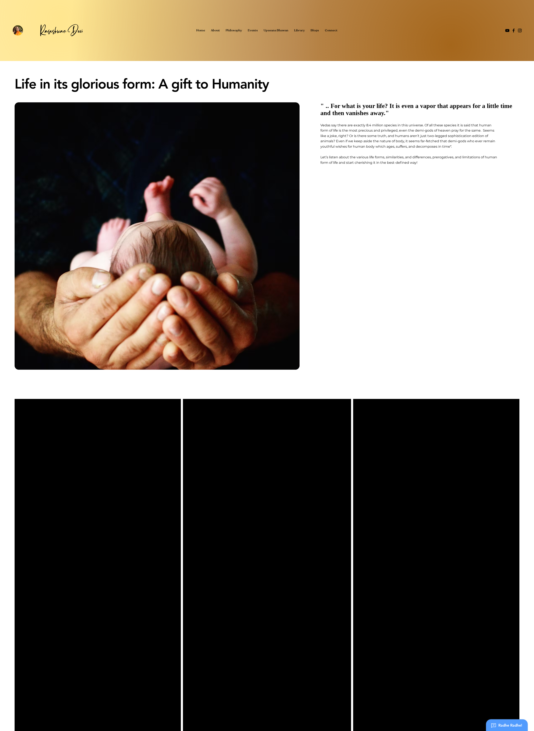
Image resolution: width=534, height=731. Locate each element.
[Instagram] (519, 30)
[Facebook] (513, 30)
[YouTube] (507, 30)
